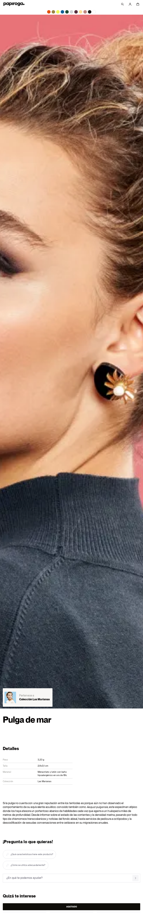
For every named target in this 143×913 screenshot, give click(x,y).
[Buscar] (122, 4)
